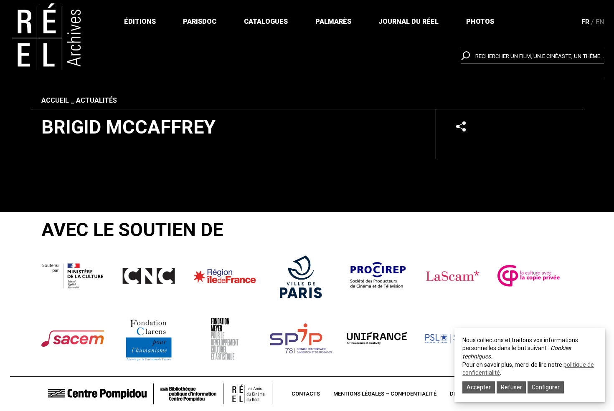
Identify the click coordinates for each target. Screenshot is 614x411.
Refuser (511, 387)
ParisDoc (199, 21)
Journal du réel (408, 21)
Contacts (306, 394)
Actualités (96, 100)
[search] (532, 56)
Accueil (55, 100)
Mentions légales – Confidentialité (384, 394)
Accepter (479, 387)
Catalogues (266, 21)
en (600, 22)
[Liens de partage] (461, 126)
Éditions (140, 21)
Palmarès (333, 21)
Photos (480, 21)
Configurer (546, 387)
